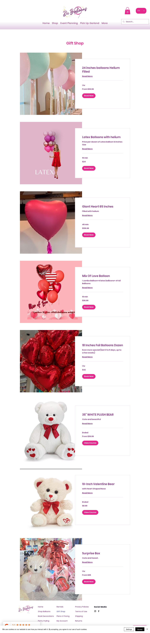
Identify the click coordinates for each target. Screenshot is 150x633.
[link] (102, 70)
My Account (62, 620)
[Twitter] (95, 611)
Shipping (79, 616)
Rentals (60, 606)
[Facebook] (99, 611)
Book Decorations (46, 616)
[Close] (147, 629)
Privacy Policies (82, 606)
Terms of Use (81, 611)
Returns (78, 620)
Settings (129, 629)
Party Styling (43, 620)
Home (40, 606)
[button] (127, 10)
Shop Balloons (44, 611)
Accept (139, 629)
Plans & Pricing (63, 616)
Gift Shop (61, 611)
